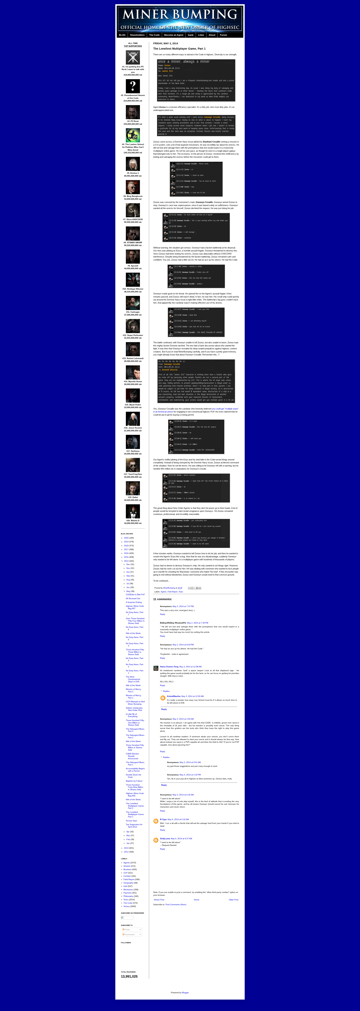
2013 (126, 848)
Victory (126, 906)
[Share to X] (194, 588)
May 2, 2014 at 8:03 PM (183, 645)
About (212, 35)
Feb (128, 839)
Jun (128, 587)
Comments (129, 934)
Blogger (185, 992)
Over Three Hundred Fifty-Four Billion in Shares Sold (135, 620)
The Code (154, 35)
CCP (125, 873)
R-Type (163, 819)
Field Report (172, 592)
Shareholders (137, 35)
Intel (125, 886)
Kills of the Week (133, 633)
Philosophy (128, 896)
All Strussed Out (133, 598)
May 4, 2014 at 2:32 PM (190, 775)
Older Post (233, 900)
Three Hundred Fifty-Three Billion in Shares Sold (135, 651)
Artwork (126, 866)
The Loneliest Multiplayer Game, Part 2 (135, 805)
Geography (128, 883)
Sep (128, 576)
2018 (126, 545)
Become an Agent (173, 35)
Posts (127, 929)
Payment (127, 893)
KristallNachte (174, 696)
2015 (126, 557)
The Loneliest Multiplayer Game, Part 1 (135, 814)
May (128, 591)
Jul (128, 583)
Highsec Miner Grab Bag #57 (135, 607)
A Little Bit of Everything (131, 715)
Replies (166, 691)
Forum (223, 35)
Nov (128, 568)
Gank (191, 35)
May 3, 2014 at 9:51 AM (190, 762)
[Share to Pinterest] (200, 588)
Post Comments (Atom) (176, 904)
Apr (128, 831)
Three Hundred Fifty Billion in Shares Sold (135, 747)
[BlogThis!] (192, 588)
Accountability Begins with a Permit (135, 769)
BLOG (122, 35)
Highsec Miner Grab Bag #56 (135, 794)
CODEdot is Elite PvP (135, 594)
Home (196, 900)
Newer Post (159, 900)
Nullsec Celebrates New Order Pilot (134, 709)
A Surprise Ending (134, 602)
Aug (128, 580)
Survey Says (131, 821)
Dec (128, 564)
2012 (126, 852)
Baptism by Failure (134, 781)
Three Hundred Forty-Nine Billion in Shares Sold (134, 787)
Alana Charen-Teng (169, 666)
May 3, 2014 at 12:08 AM (190, 666)
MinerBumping (169, 588)
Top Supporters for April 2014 (134, 825)
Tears (181, 592)
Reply (162, 614)
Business (127, 869)
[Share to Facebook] (197, 588)
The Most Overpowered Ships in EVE (133, 679)
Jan (128, 843)
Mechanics (128, 889)
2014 (126, 561)
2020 (126, 538)
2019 (126, 542)
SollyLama (165, 838)
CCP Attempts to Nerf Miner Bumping (135, 702)
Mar (128, 835)
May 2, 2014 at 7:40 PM (197, 623)
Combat (126, 876)
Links (201, 35)
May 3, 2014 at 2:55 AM (183, 719)
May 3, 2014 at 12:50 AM (192, 696)
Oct (128, 572)
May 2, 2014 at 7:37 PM (183, 606)
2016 (126, 553)
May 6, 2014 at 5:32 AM (178, 819)
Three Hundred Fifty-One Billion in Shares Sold (135, 722)
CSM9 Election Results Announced (132, 756)
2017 (126, 549)
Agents (163, 592)
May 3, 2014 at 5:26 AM (183, 795)
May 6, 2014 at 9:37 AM (181, 838)
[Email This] (189, 588)
